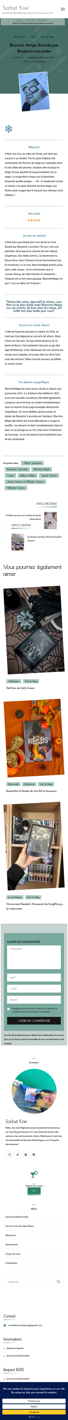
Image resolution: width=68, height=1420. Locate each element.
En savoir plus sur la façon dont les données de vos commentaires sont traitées (34, 1039)
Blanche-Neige (42, 469)
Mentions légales (15, 1348)
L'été (34, 1191)
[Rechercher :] (30, 1281)
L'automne (29, 784)
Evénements (11, 1262)
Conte (10, 475)
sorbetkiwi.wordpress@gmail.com (25, 1325)
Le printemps (15, 897)
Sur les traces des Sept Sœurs (20, 1225)
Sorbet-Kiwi (18, 57)
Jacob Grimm (49, 475)
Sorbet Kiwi (15, 7)
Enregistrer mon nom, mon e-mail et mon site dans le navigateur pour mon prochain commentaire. (34, 1010)
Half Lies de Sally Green (20, 688)
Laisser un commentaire (35, 61)
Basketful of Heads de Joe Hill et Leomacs (31, 791)
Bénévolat (19, 36)
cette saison (17, 269)
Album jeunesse (32, 463)
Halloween (13, 681)
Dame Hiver (11, 260)
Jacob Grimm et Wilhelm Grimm (25, 481)
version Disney (13, 274)
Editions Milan (27, 475)
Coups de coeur (13, 1253)
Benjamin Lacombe (17, 469)
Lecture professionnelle (17, 1216)
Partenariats (12, 1244)
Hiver (33, 36)
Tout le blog (47, 36)
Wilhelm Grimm (16, 487)
